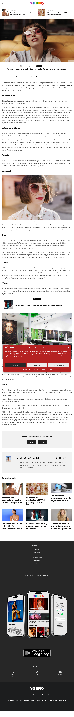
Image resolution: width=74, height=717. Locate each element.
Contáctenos (62, 700)
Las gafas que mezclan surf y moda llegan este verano (61, 498)
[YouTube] (42, 694)
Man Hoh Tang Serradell (29, 66)
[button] (68, 348)
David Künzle (67, 85)
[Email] (26, 76)
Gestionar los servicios (11, 360)
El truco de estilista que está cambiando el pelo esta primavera (61, 526)
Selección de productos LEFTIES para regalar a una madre (59, 13)
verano (24, 85)
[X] (36, 694)
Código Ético (37, 563)
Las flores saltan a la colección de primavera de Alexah (12, 526)
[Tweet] (16, 76)
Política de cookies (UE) (22, 700)
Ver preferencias (58, 365)
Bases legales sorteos (37, 700)
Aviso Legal (49, 369)
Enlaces (37, 549)
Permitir (15, 365)
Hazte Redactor (37, 557)
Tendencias (13, 10)
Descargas (37, 565)
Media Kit (37, 560)
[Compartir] (11, 76)
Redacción (37, 555)
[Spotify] (48, 694)
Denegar (37, 365)
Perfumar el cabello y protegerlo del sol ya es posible (38, 305)
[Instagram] (39, 694)
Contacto (37, 552)
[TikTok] (45, 694)
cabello (36, 113)
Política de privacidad (51, 700)
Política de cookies (26, 369)
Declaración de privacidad (38, 369)
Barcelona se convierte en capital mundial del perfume (21, 13)
